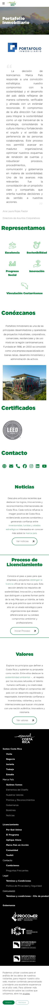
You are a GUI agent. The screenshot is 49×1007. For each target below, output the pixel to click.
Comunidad (12, 850)
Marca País (8, 780)
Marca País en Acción (17, 845)
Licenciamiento (11, 825)
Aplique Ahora (13, 840)
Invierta (10, 764)
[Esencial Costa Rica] (12, 3)
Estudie (10, 775)
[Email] (11, 466)
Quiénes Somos (14, 785)
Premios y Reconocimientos (20, 800)
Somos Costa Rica (12, 749)
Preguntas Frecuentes (17, 871)
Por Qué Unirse (14, 830)
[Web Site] (4, 466)
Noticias (10, 815)
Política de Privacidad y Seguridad (24, 886)
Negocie (10, 759)
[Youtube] (44, 466)
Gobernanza (12, 805)
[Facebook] (25, 466)
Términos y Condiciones (18, 881)
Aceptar (8, 1002)
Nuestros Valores (14, 795)
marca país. (31, 533)
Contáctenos (12, 866)
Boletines (11, 810)
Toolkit (9, 855)
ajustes (26, 994)
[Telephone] (18, 466)
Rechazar (22, 1002)
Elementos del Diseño (17, 790)
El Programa (12, 835)
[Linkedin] (37, 466)
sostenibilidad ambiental (17, 677)
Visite (9, 754)
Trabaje (10, 769)
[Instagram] (31, 466)
